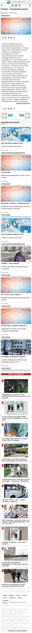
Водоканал (8, 152)
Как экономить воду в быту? (12, 234)
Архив (3, 15)
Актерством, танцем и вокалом (13, 325)
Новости (7, 15)
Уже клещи (5, 172)
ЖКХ (24, 152)
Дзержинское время (17, 152)
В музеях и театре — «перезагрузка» (15, 203)
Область (24, 595)
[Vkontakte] (3, 37)
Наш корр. (14, 13)
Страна (5, 598)
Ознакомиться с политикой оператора (17, 630)
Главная (5, 595)
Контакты (5, 600)
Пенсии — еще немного (10, 263)
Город (18, 595)
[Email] (11, 37)
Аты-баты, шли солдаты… (11, 294)
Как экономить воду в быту (12, 143)
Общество (12, 598)
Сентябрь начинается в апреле (13, 357)
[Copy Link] (14, 37)
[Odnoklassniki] (6, 37)
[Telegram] (8, 37)
